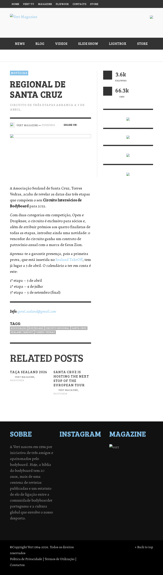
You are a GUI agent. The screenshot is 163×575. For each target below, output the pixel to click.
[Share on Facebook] (81, 125)
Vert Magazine (24, 376)
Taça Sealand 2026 (28, 372)
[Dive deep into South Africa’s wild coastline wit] (76, 468)
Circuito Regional (58, 328)
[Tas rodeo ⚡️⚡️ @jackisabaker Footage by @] (66, 468)
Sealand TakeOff (68, 259)
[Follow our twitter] (107, 75)
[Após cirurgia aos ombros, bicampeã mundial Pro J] (86, 452)
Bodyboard (36, 328)
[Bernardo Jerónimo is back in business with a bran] (66, 452)
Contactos (17, 565)
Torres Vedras (45, 332)
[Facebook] (110, 4)
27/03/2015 (48, 125)
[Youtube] (141, 4)
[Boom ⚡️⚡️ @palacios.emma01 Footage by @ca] (76, 452)
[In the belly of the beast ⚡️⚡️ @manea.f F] (86, 457)
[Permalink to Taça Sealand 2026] (29, 395)
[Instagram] (118, 4)
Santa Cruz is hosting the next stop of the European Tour (71, 378)
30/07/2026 (17, 380)
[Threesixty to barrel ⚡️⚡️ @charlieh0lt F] (97, 468)
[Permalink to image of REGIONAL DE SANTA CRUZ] (50, 156)
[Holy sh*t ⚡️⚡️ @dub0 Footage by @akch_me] (66, 447)
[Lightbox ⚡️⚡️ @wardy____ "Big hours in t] (76, 462)
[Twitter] (126, 4)
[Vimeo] (133, 4)
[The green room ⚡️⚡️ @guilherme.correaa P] (76, 457)
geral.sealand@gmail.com (37, 311)
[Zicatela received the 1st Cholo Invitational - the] (97, 452)
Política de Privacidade (26, 559)
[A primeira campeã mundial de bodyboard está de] (86, 447)
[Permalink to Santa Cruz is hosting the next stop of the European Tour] (72, 408)
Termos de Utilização (60, 559)
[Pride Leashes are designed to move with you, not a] (86, 468)
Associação (19, 328)
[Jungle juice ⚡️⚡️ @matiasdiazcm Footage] (97, 462)
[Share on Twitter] (88, 125)
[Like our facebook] (107, 91)
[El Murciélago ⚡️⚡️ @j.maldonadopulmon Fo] (66, 457)
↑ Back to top (144, 547)
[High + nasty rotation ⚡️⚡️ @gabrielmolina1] (66, 462)
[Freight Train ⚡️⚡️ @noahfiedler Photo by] (97, 457)
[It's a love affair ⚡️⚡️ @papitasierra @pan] (76, 447)
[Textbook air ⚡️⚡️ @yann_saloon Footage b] (97, 447)
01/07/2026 (60, 393)
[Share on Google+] (81, 131)
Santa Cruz (79, 328)
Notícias (19, 73)
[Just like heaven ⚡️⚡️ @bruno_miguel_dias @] (86, 462)
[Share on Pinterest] (88, 131)
